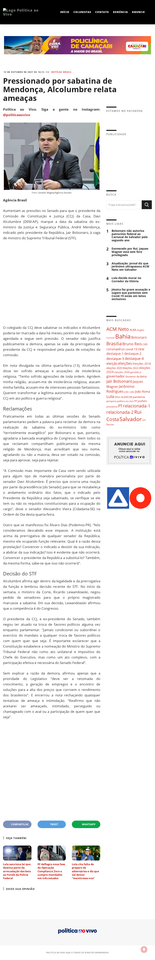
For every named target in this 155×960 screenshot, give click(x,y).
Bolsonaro (139, 337)
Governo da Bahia (136, 376)
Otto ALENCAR (123, 397)
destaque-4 (134, 358)
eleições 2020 (114, 368)
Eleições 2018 (142, 364)
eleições (125, 363)
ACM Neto (117, 329)
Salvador (130, 419)
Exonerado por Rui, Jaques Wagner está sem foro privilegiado (130, 252)
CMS (145, 344)
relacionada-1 (136, 406)
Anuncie (138, 12)
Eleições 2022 (130, 368)
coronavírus (115, 349)
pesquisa (111, 401)
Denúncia (120, 12)
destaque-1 (115, 353)
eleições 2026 (122, 372)
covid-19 (131, 349)
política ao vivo (125, 401)
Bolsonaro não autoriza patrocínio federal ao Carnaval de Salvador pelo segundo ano (130, 235)
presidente (111, 406)
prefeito (142, 401)
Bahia (123, 336)
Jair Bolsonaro (119, 381)
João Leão (129, 391)
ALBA (133, 330)
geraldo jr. (136, 372)
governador (115, 376)
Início (64, 12)
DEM (141, 349)
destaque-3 (115, 358)
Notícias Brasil (61, 72)
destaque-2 (132, 353)
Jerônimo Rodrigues (120, 389)
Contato (102, 12)
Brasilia (114, 343)
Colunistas (82, 12)
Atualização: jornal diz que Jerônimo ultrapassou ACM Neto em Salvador (130, 267)
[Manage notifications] (144, 949)
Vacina (110, 424)
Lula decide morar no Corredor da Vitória (126, 279)
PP (135, 401)
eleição (111, 363)
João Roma (142, 391)
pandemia (139, 397)
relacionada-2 (120, 412)
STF (144, 420)
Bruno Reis (132, 343)
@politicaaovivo (16, 114)
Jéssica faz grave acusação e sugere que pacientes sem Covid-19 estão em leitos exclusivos (131, 294)
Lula (110, 396)
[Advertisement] (51, 282)
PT (120, 405)
